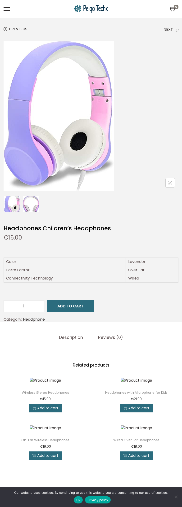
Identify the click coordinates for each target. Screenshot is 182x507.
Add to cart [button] (48, 408)
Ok (78, 500)
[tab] (71, 337)
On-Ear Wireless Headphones (45, 440)
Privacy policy (97, 500)
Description (71, 337)
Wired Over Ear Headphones (136, 440)
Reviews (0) (110, 337)
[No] (176, 496)
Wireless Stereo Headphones (45, 392)
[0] (172, 9)
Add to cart (70, 306)
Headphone (34, 319)
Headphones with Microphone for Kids (136, 392)
